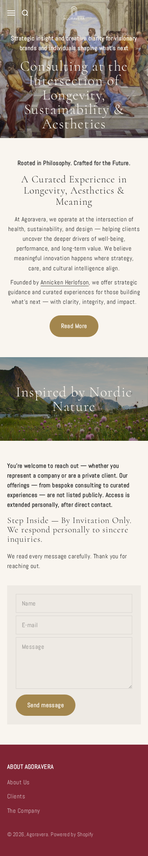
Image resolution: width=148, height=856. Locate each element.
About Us (18, 782)
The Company (23, 811)
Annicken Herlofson (65, 282)
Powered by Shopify (72, 834)
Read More (74, 326)
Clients (16, 796)
